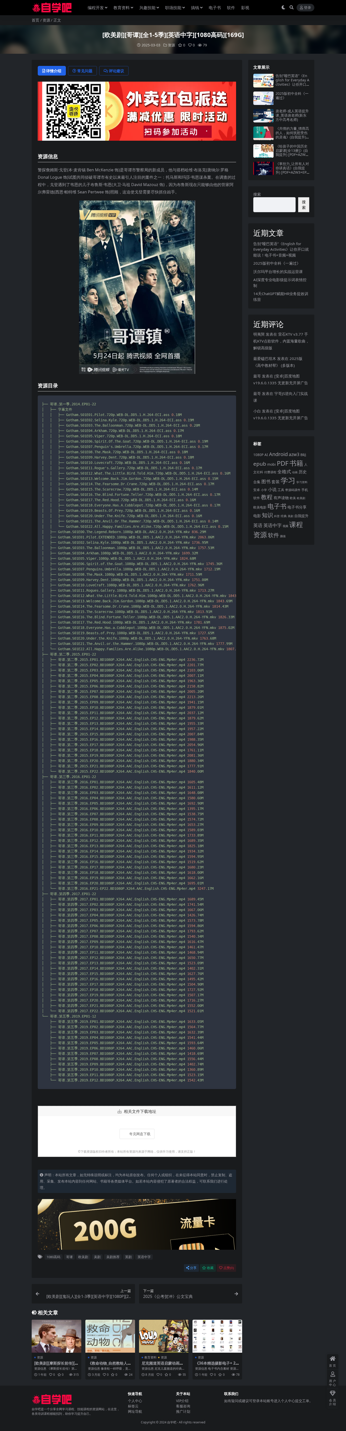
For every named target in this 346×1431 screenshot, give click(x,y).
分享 (193, 1268)
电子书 (215, 7)
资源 (46, 20)
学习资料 (301, 482)
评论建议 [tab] (116, 70)
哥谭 (69, 1257)
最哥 (257, 375)
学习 (288, 480)
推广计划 (183, 1411)
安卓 (256, 489)
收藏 (210, 1268)
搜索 (257, 194)
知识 (267, 515)
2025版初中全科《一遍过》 (292, 95)
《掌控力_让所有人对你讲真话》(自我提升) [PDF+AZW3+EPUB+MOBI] (292, 170)
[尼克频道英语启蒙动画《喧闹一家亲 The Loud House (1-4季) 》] (164, 1336)
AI (266, 454)
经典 (284, 516)
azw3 (294, 454)
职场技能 (173, 7)
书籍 (296, 463)
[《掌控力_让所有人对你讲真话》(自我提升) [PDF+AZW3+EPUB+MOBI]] (263, 168)
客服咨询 (183, 1406)
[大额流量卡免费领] (137, 1225)
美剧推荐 (113, 1257)
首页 (35, 20)
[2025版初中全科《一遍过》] (263, 98)
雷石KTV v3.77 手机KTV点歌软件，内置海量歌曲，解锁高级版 (281, 341)
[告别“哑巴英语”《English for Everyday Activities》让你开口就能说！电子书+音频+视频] (263, 80)
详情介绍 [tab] (53, 70)
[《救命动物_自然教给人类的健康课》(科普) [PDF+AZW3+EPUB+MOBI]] (110, 1336)
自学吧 (171, 1422)
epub (259, 463)
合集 (256, 481)
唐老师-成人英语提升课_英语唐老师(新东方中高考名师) (292, 115)
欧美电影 (259, 507)
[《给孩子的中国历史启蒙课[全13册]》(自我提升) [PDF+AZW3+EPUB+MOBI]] (263, 151)
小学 (264, 490)
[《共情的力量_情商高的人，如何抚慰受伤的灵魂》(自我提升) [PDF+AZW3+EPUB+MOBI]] (263, 133)
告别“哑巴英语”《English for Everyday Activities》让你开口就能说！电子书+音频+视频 (292, 84)
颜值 (283, 536)
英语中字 (144, 1257)
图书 (266, 481)
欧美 (293, 498)
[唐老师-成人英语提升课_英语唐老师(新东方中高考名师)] (263, 115)
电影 (257, 515)
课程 (296, 524)
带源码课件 (292, 490)
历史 (303, 472)
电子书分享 (296, 507)
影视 (245, 7)
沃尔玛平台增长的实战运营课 (278, 271)
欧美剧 (83, 1257)
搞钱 (195, 7)
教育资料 (121, 7)
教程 (267, 497)
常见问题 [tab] (84, 70)
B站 (303, 454)
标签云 (133, 1406)
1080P (258, 454)
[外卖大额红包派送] (137, 112)
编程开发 (96, 7)
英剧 (128, 1257)
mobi (271, 464)
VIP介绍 (182, 1400)
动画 (295, 472)
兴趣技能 (147, 7)
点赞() (228, 1268)
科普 (277, 516)
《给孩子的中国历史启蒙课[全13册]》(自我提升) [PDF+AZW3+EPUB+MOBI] (292, 152)
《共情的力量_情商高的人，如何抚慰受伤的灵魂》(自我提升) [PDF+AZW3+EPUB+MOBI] (292, 137)
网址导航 (135, 1411)
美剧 (97, 1257)
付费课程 (270, 472)
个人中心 (135, 1400)
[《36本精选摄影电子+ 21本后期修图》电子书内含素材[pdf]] (217, 1336)
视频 (285, 526)
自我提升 (301, 515)
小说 (272, 489)
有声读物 (281, 497)
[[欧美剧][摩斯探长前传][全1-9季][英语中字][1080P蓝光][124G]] (56, 1336)
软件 (231, 7)
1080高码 (53, 1257)
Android (278, 454)
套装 (276, 481)
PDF (283, 463)
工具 (281, 489)
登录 (307, 8)
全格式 (284, 471)
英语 (257, 525)
